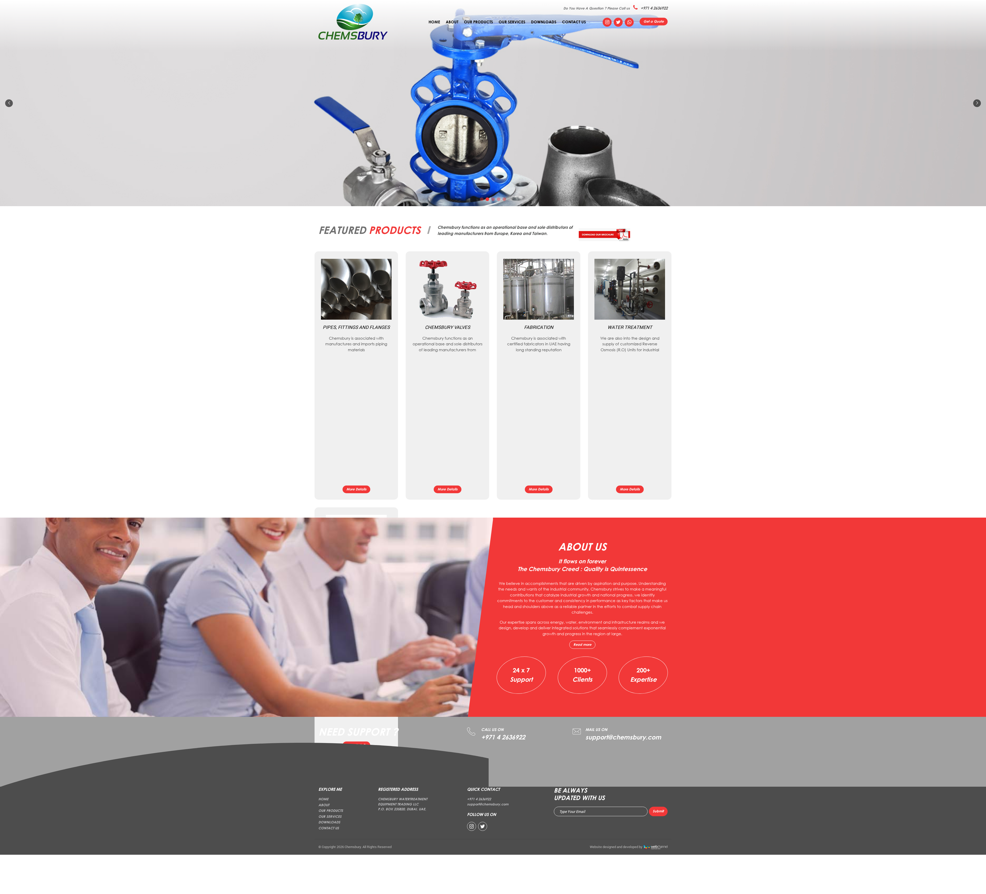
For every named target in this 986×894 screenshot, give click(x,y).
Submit (658, 811)
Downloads (543, 22)
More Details (356, 489)
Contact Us (574, 22)
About (452, 22)
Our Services (512, 22)
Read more (582, 644)
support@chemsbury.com (623, 737)
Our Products (478, 22)
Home (434, 22)
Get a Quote (653, 21)
